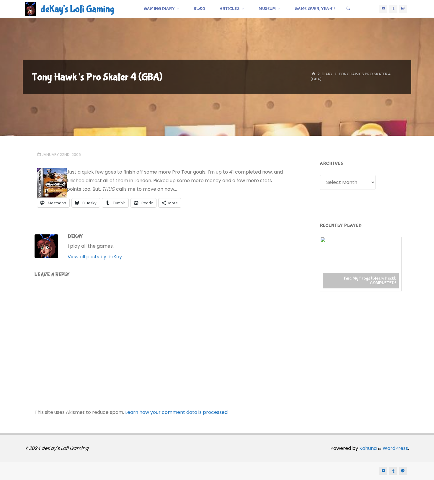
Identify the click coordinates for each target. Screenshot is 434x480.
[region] (361, 264)
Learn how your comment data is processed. (177, 412)
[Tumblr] (393, 9)
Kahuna (367, 448)
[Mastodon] (403, 9)
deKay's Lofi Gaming (77, 9)
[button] (361, 264)
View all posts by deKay (95, 256)
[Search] (348, 9)
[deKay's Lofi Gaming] (30, 8)
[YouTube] (383, 9)
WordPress (395, 448)
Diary (327, 74)
